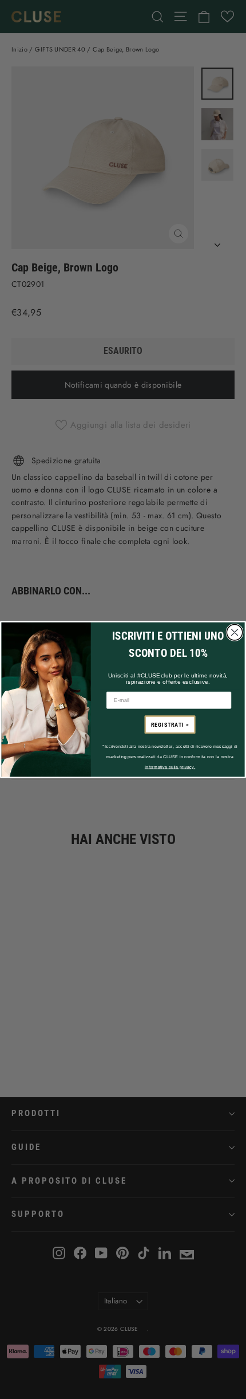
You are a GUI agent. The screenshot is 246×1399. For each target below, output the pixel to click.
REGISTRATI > (170, 724)
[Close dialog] (234, 632)
